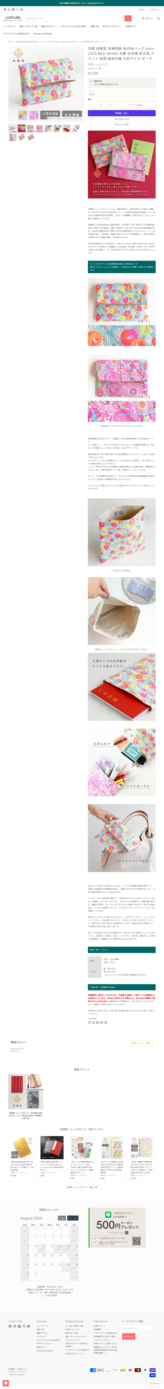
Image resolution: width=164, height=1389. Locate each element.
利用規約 (11, 1369)
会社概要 (97, 1329)
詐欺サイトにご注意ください (105, 1343)
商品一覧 (40, 1329)
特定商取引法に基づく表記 (104, 1336)
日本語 (141, 9)
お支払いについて (72, 1329)
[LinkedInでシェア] (101, 1022)
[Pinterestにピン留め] (105, 1022)
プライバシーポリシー (103, 1340)
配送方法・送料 (71, 1333)
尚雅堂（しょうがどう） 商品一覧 (82, 1187)
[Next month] (75, 1218)
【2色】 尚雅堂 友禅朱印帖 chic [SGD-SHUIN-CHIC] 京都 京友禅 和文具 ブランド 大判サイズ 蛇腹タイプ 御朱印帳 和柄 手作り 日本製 (141, 1167)
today (61, 1218)
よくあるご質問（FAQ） (75, 1326)
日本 (154, 9)
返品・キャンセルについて (76, 1336)
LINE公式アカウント (73, 1353)
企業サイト (98, 1326)
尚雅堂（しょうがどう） (98, 64)
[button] (13, 128)
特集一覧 (95, 26)
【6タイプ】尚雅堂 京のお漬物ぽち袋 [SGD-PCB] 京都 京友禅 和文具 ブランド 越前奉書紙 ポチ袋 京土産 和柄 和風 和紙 (111, 1167)
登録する (128, 1336)
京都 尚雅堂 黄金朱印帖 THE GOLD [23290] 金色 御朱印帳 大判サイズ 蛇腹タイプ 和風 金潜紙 (22, 1165)
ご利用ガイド (131, 26)
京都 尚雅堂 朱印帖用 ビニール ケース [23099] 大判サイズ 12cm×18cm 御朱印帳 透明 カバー (51, 1165)
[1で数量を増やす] (110, 105)
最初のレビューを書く (141, 1043)
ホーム (10, 42)
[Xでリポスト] (97, 1022)
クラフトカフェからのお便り (74, 26)
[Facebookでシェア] (93, 1022)
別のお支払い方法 (122, 119)
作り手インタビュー (112, 26)
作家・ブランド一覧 (28, 26)
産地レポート (42, 1347)
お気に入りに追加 (122, 124)
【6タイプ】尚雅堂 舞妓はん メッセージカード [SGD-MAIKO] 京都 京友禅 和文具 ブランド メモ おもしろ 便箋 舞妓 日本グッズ (81, 1167)
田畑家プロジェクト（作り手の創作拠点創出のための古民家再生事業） (105, 1350)
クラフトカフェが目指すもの (16, 33)
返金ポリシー (23, 1369)
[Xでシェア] (89, 1022)
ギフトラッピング (72, 1340)
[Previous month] (70, 1218)
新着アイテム (42, 1333)
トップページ (9, 26)
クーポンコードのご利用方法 (77, 1350)
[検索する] (128, 18)
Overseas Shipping (42, 33)
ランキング (41, 1336)
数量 (89, 99)
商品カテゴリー (48, 26)
